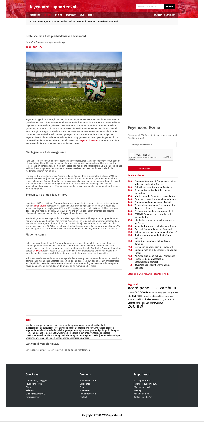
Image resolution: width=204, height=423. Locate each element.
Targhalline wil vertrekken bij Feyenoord (154, 247)
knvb (56, 325)
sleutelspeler (85, 335)
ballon (104, 325)
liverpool (137, 295)
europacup (41, 325)
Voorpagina (35, 15)
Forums (58, 15)
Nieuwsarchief (33, 397)
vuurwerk (150, 303)
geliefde (60, 330)
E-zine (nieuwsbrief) (35, 394)
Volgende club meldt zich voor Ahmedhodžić (156, 256)
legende (39, 333)
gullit (101, 330)
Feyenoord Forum (34, 384)
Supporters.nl (142, 374)
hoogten (115, 330)
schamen (131, 300)
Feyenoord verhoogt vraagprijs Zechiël (153, 202)
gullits (108, 330)
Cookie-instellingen (143, 397)
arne (151, 289)
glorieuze (84, 330)
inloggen (158, 15)
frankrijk (160, 292)
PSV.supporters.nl (142, 387)
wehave (159, 302)
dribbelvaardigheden (95, 328)
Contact (83, 397)
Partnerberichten (88, 394)
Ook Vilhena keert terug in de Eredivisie (153, 187)
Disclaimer (85, 384)
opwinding (55, 335)
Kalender (30, 390)
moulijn (66, 325)
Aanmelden (31, 380)
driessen (131, 293)
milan (81, 333)
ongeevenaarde (92, 333)
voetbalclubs (43, 338)
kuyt (61, 325)
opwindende (44, 335)
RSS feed (113, 21)
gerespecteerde (72, 330)
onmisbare (105, 333)
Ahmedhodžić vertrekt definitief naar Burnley (156, 226)
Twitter (72, 21)
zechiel (136, 306)
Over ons (85, 374)
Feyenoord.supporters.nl (145, 384)
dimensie (80, 328)
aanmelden (169, 15)
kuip (176, 293)
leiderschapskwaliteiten (55, 333)
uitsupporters (164, 300)
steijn (150, 299)
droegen (110, 328)
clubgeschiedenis (34, 328)
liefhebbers (72, 333)
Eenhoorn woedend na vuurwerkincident (154, 211)
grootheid (94, 330)
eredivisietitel (42, 330)
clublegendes (49, 328)
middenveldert (157, 296)
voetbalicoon (56, 338)
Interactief (71, 15)
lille (130, 296)
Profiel (91, 15)
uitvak (171, 299)
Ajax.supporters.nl (142, 380)
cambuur (168, 288)
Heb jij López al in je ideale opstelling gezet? (156, 232)
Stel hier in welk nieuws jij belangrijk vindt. (148, 274)
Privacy (83, 387)
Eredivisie (37, 251)
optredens (76, 325)
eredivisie (30, 325)
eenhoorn (141, 292)
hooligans (171, 292)
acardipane (138, 288)
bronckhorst (156, 289)
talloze (110, 335)
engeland (30, 330)
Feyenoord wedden (89, 140)
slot (144, 299)
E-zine (64, 21)
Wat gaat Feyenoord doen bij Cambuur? (153, 229)
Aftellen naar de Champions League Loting (155, 196)
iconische (30, 333)
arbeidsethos (94, 325)
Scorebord (103, 21)
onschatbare (32, 335)
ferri (156, 292)
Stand (28, 387)
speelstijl (96, 335)
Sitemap (137, 390)
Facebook (81, 21)
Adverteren (85, 390)
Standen (55, 21)
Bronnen (92, 21)
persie (84, 325)
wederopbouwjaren (80, 338)
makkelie (147, 296)
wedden (67, 338)
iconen (50, 325)
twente (156, 300)
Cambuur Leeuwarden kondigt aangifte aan (155, 199)
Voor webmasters (88, 380)
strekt (104, 335)
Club (82, 15)
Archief (33, 21)
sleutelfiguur (72, 335)
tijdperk (118, 335)
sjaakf (138, 299)
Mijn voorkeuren (141, 394)
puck (63, 335)
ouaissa (166, 296)
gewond (165, 292)
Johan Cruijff (40, 206)
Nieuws (47, 15)
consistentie (62, 328)
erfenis (52, 330)
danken (72, 328)
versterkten (31, 338)
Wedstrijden (44, 21)
